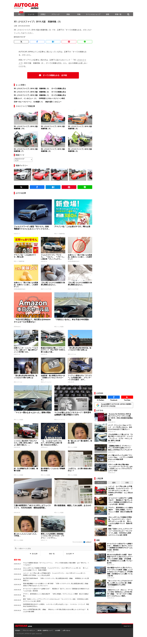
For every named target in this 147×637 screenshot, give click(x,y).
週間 (113, 482)
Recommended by (78, 542)
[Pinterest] (69, 41)
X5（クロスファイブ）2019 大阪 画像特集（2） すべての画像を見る (40, 92)
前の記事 (34, 554)
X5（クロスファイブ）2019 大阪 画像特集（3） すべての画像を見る (40, 88)
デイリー (101, 482)
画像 (68, 14)
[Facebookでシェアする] (37, 41)
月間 (127, 482)
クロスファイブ (20, 37)
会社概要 (57, 630)
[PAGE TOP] (127, 626)
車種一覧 (118, 14)
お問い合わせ (66, 630)
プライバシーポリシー (29, 630)
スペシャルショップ (93, 14)
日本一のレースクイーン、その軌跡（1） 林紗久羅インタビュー (37, 101)
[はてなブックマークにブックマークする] (53, 41)
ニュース (31, 14)
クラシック (56, 14)
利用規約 (17, 630)
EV (19, 14)
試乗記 (43, 14)
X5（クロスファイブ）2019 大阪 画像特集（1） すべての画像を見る (40, 95)
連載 (107, 14)
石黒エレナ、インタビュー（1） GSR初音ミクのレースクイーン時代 (39, 98)
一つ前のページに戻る (24, 548)
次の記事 (69, 554)
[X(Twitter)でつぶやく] (21, 41)
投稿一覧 (52, 554)
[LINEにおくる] (85, 41)
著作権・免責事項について (45, 630)
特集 (79, 14)
